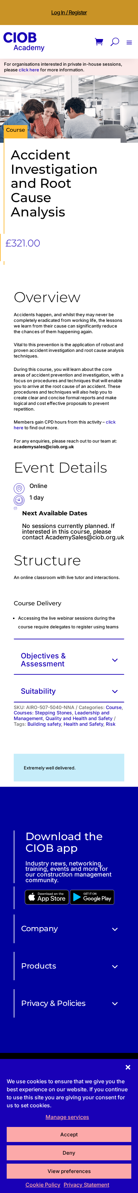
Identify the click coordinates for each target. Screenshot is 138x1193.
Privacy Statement (86, 1184)
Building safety (44, 724)
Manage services (67, 1117)
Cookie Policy (42, 1184)
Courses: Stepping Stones (43, 712)
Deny (69, 1153)
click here (29, 69)
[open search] (115, 42)
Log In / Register (69, 12)
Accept (69, 1134)
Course (114, 707)
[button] (128, 1067)
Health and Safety (83, 724)
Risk (111, 724)
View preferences (69, 1171)
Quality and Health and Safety (79, 718)
